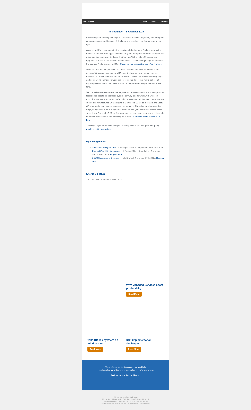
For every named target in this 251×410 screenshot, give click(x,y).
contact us (133, 370)
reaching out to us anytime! (98, 129)
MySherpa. (134, 397)
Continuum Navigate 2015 (104, 147)
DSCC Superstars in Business (105, 158)
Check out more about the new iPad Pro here (141, 64)
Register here (116, 154)
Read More (133, 294)
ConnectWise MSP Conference (106, 151)
